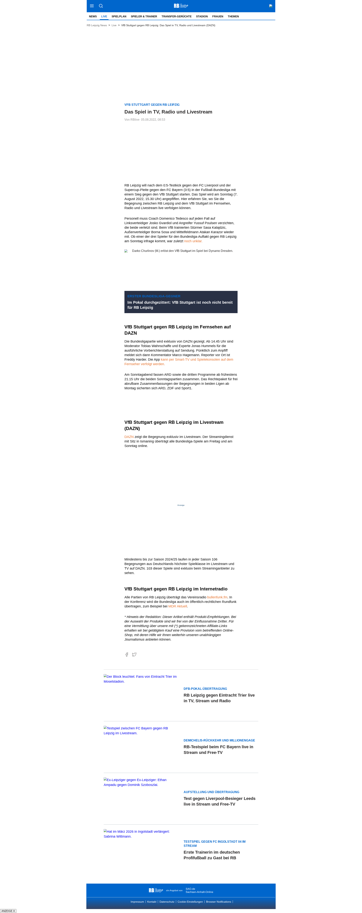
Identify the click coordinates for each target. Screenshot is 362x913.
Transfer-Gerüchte (177, 16)
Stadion (202, 16)
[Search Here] (101, 6)
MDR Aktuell (177, 606)
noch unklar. (192, 241)
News (93, 16)
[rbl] (156, 890)
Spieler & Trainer (144, 16)
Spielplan (119, 16)
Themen (233, 16)
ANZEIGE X (8, 911)
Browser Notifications (218, 901)
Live (104, 16)
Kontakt (151, 901)
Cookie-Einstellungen (190, 901)
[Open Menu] (92, 6)
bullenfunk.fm (217, 597)
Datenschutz (167, 901)
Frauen (217, 16)
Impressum (137, 901)
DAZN (129, 437)
